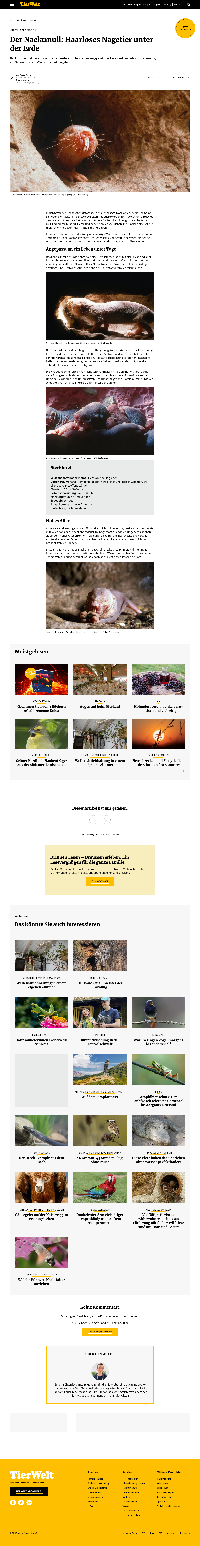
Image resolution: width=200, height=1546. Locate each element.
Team (152, 1533)
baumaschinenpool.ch (167, 1492)
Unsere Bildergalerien (97, 1487)
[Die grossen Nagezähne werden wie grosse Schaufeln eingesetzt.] (100, 339)
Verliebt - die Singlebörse (168, 1506)
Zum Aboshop (100, 881)
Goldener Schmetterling (98, 1483)
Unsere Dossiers (95, 1496)
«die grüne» (162, 1483)
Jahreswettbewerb (131, 1510)
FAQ (143, 1533)
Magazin (156, 4)
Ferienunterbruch (130, 1492)
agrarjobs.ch (162, 1501)
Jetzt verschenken (131, 1515)
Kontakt (177, 4)
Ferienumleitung (129, 1487)
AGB (160, 1533)
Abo (123, 4)
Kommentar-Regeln (129, 1533)
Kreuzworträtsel (129, 1501)
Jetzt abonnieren (130, 1478)
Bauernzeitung (164, 1478)
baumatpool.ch (164, 1496)
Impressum (171, 1533)
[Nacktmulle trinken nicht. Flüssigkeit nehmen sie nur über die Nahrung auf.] (100, 628)
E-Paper (147, 4)
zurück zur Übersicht (26, 20)
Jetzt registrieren (100, 1331)
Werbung (167, 4)
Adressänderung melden (133, 1483)
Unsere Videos (94, 1492)
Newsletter (93, 1501)
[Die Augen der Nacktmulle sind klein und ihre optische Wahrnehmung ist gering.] (100, 141)
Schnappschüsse (95, 1478)
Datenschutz (185, 1533)
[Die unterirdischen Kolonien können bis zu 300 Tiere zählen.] (100, 453)
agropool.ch (162, 1487)
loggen (72, 1316)
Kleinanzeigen (134, 4)
